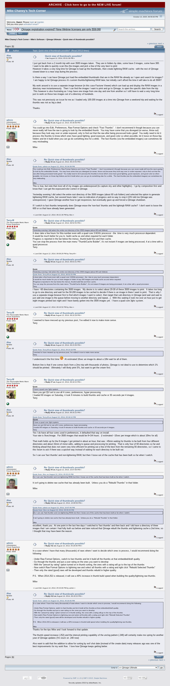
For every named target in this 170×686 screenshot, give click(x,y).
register (40, 22)
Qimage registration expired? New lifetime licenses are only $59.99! (61, 29)
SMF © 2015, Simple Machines (95, 678)
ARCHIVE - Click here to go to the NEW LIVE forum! (85, 4)
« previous (152, 43)
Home (12, 33)
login (32, 22)
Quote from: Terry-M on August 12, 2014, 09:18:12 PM (54, 417)
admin (9, 120)
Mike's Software (37, 39)
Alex (8, 55)
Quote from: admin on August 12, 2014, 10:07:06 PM (54, 508)
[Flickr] (7, 245)
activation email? (31, 24)
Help (20, 33)
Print (159, 47)
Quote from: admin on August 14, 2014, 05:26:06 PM (54, 601)
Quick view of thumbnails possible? (79, 39)
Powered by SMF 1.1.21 (72, 678)
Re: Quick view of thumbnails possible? (64, 120)
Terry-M (10, 220)
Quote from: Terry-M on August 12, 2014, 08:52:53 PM (54, 274)
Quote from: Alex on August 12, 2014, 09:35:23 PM (53, 474)
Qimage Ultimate (53, 39)
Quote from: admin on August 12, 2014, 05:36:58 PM (54, 166)
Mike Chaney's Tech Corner (17, 39)
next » (161, 43)
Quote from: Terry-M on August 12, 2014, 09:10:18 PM (54, 350)
